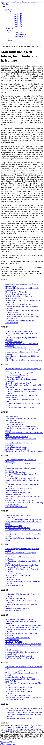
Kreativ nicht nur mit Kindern (16, 348)
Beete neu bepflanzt (12, 505)
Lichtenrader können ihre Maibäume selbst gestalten (23, 389)
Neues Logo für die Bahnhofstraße (17, 575)
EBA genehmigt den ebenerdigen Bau (18, 718)
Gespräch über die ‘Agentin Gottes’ (18, 383)
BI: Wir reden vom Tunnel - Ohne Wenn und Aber (23, 658)
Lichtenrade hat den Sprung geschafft (18, 567)
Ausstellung (9, 577)
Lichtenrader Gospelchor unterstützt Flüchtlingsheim (24, 350)
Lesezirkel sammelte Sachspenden (17, 294)
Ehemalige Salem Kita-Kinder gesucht (19, 373)
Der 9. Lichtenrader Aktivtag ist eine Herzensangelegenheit (18, 493)
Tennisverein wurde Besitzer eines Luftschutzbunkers (17, 639)
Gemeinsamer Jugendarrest (15, 610)
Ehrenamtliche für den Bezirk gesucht (18, 677)
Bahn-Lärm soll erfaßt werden (16, 447)
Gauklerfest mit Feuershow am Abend (18, 488)
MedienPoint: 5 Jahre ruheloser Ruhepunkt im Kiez (23, 712)
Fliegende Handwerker (13, 342)
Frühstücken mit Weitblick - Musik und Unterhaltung (24, 503)
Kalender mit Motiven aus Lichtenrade (19, 710)
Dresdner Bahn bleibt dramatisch (17, 608)
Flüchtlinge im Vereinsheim (15, 699)
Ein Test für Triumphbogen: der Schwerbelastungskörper (16, 376)
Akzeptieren (4, 742)
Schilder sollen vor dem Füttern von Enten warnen (23, 697)
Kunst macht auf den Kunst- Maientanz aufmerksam (24, 451)
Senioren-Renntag (11, 416)
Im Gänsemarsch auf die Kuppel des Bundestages (23, 625)
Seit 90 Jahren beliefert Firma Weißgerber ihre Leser (24, 360)
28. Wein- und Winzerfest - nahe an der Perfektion (23, 644)
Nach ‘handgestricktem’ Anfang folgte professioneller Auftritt (19, 297)
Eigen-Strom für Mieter (13, 573)
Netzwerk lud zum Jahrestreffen (16, 437)
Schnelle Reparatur (12, 650)
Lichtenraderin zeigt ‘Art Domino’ (17, 671)
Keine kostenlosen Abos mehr (16, 292)
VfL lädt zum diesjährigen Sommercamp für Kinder (23, 520)
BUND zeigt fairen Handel (15, 598)
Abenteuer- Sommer (12, 579)
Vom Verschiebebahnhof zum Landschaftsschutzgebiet (15, 423)
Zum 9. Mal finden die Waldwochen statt (20, 407)
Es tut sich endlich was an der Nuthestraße (20, 478)
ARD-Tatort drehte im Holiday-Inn (17, 449)
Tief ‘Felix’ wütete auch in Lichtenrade (19, 314)
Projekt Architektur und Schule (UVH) (19, 331)
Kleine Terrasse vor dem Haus (16, 689)
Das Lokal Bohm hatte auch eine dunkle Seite (21, 627)
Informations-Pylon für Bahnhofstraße (18, 656)
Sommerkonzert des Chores (15, 490)
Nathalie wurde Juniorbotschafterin (17, 528)
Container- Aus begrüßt (13, 526)
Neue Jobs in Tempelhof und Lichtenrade (20, 619)
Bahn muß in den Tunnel (14, 585)
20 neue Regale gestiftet (13, 642)
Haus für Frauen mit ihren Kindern (17, 695)
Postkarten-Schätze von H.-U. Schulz (18, 687)
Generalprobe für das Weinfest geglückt (19, 501)
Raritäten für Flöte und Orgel (15, 472)
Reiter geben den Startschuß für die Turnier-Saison (23, 427)
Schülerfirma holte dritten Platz (16, 507)
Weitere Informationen (8, 744)
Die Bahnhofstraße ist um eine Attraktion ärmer (22, 565)
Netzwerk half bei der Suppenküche (18, 304)
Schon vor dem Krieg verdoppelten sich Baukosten (23, 708)
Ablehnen (12, 742)
